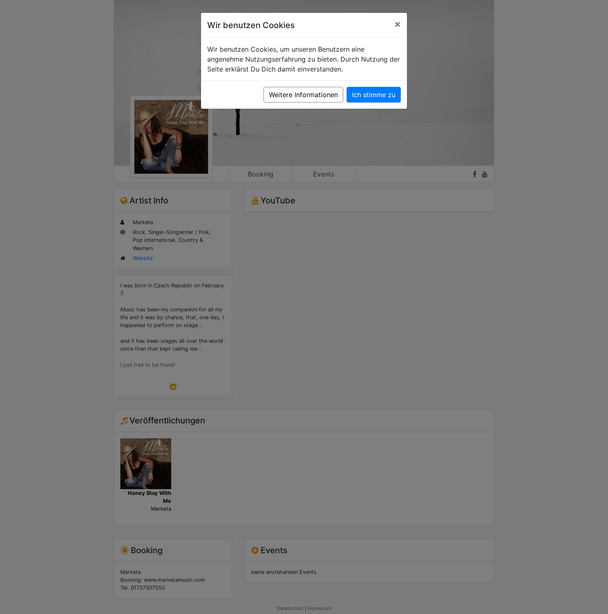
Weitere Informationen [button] (303, 95)
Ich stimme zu (373, 95)
